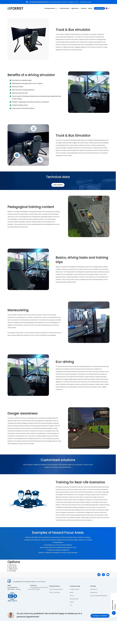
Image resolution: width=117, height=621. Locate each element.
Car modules (12, 571)
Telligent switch (13, 569)
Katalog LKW (93, 589)
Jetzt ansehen (58, 185)
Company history (74, 589)
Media (90, 8)
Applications (75, 8)
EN (108, 8)
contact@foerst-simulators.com (39, 587)
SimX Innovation (64, 8)
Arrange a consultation (100, 616)
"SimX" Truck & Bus (54, 592)
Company (83, 8)
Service (72, 595)
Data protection (74, 599)
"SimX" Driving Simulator (56, 589)
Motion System (13, 567)
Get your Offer (99, 8)
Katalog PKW (93, 592)
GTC (71, 605)
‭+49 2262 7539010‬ (35, 589)
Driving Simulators (49, 8)
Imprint (72, 602)
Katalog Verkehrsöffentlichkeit (98, 595)
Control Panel (12, 565)
